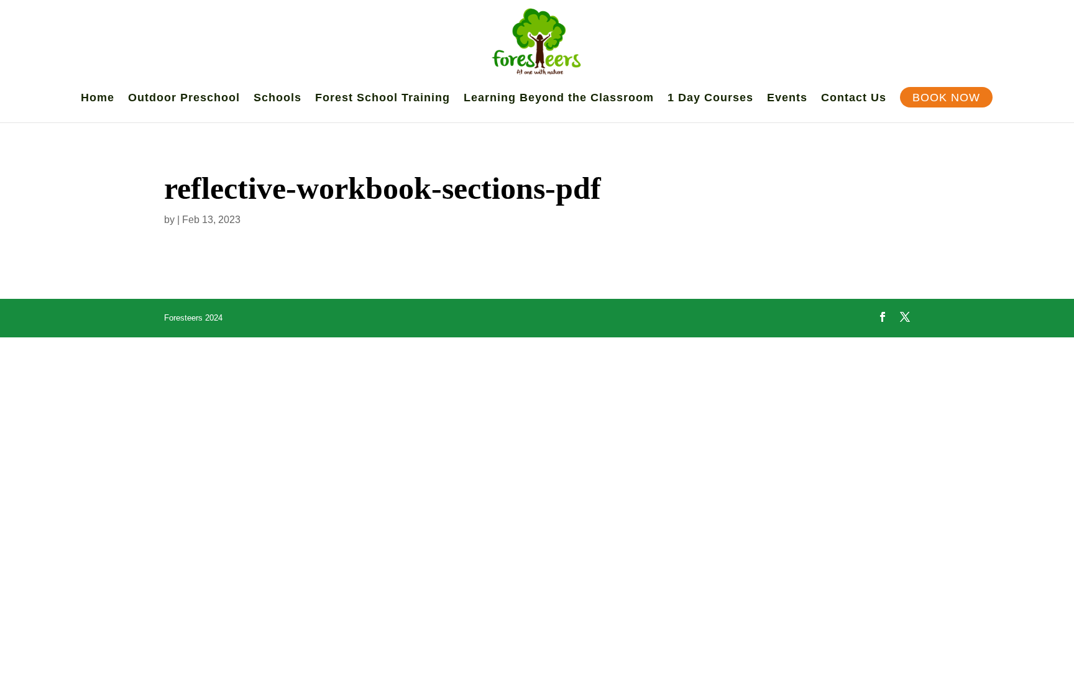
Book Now (946, 98)
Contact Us (853, 98)
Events (787, 98)
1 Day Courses (710, 98)
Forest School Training (382, 98)
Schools (277, 98)
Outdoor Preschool (184, 98)
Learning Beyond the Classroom (559, 98)
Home (97, 98)
